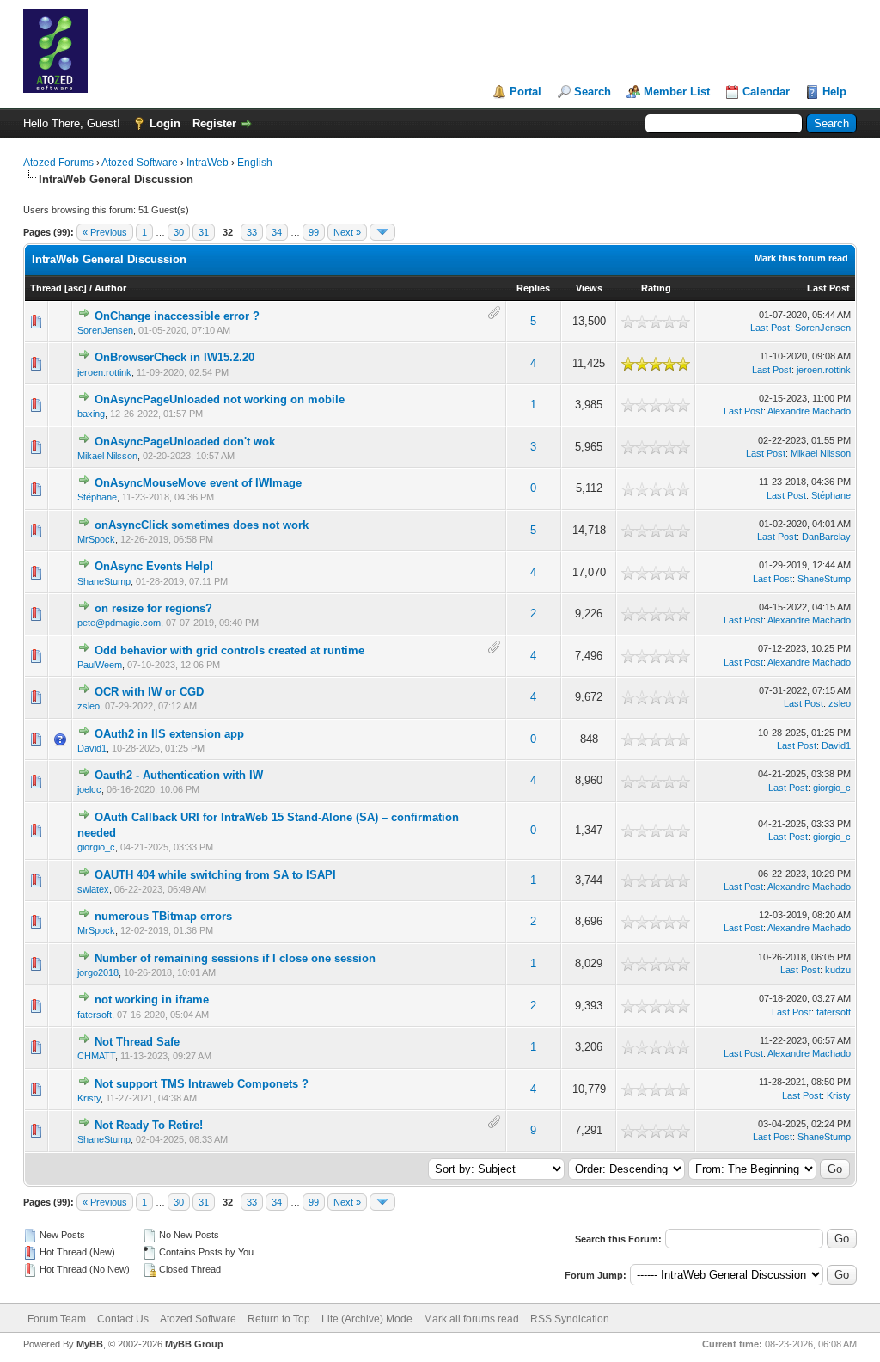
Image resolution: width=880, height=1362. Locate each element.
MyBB (89, 1344)
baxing (91, 413)
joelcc (89, 789)
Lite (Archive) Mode (366, 1319)
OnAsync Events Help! (154, 566)
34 (277, 232)
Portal (525, 91)
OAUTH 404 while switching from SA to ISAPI (215, 874)
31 (204, 232)
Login (165, 123)
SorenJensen (105, 330)
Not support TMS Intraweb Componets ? (202, 1083)
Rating (656, 288)
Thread (46, 288)
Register (214, 123)
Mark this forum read (801, 258)
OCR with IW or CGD (149, 691)
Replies (533, 288)
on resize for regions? (153, 608)
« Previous (104, 232)
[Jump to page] (382, 232)
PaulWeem (99, 665)
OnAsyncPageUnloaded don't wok (185, 441)
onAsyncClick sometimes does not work (202, 524)
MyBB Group (194, 1344)
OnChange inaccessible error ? (177, 316)
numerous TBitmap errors (163, 916)
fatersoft (94, 1014)
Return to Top (279, 1319)
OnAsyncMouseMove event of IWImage (198, 482)
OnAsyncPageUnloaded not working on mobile (220, 399)
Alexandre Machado (809, 411)
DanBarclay (826, 536)
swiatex (93, 889)
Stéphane (97, 497)
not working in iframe (152, 999)
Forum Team (57, 1319)
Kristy (89, 1098)
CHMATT (96, 1056)
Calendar (766, 91)
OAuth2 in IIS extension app (169, 733)
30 (179, 232)
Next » (347, 232)
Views (589, 288)
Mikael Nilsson (107, 456)
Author (110, 288)
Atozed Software (139, 162)
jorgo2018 (98, 972)
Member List (677, 91)
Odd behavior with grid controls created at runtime (229, 650)
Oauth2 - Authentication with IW (179, 775)
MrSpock (96, 539)
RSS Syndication (569, 1319)
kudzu (838, 970)
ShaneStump (104, 581)
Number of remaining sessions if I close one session (235, 958)
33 (252, 232)
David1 (92, 748)
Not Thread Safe (137, 1041)
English (254, 162)
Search (592, 91)
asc (75, 288)
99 (314, 232)
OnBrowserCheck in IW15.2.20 (174, 357)
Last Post (828, 288)
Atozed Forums (58, 162)
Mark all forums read (471, 1319)
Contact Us (123, 1319)
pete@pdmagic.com (119, 622)
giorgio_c (832, 787)
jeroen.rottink (104, 372)
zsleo (88, 706)
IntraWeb (207, 162)
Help (834, 91)
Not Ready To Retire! (149, 1125)
